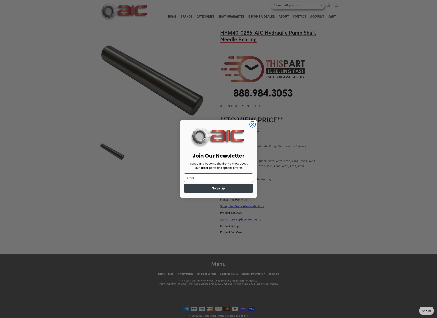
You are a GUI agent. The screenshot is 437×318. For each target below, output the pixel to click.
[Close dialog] (253, 124)
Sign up (218, 188)
